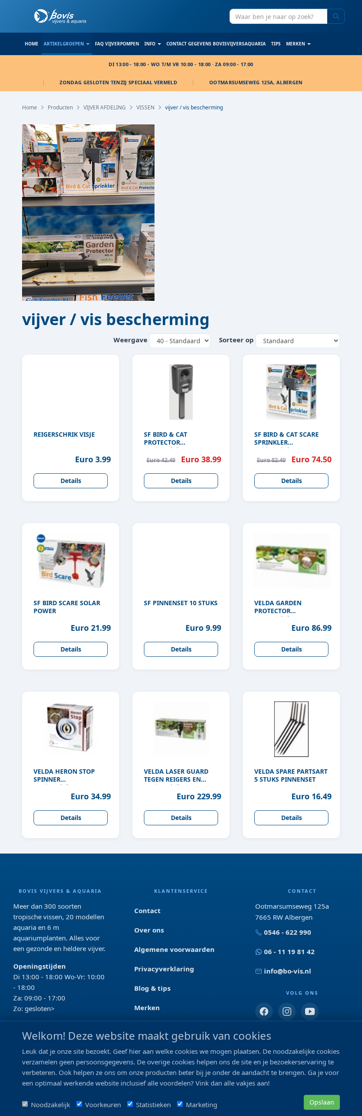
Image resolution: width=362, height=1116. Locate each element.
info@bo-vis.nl (287, 970)
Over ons (149, 929)
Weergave (130, 339)
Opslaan (321, 1102)
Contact (147, 910)
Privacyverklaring (164, 968)
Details (70, 480)
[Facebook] (264, 1011)
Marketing (201, 1104)
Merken (147, 1007)
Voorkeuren (103, 1104)
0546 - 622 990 (287, 932)
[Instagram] (287, 1011)
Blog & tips (152, 988)
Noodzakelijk (50, 1104)
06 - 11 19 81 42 (289, 951)
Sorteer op (236, 339)
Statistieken (153, 1104)
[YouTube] (310, 1011)
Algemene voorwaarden (174, 949)
